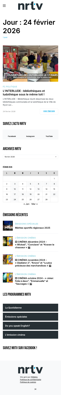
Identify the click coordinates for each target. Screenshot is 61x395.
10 (15, 189)
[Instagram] (29, 389)
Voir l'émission (49, 111)
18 (23, 194)
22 (54, 194)
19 (30, 194)
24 (15, 199)
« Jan (26, 204)
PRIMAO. (34, 377)
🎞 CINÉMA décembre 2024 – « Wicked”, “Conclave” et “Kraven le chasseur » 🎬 (34, 244)
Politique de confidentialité (30, 379)
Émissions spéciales (26, 224)
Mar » (34, 204)
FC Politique (10, 86)
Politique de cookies (28, 382)
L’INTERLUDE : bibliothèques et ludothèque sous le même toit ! (24, 92)
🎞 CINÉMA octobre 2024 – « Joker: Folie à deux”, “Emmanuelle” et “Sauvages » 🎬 (34, 281)
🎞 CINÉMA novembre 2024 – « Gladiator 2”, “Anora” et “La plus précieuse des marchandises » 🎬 (33, 263)
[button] (4, 6)
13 (38, 189)
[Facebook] (26, 389)
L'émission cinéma (25, 238)
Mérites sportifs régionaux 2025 (32, 227)
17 (15, 194)
